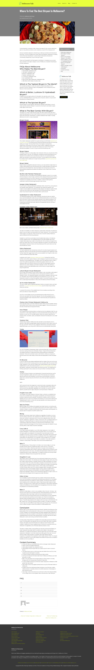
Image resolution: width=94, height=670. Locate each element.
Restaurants (37, 662)
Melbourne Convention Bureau (18, 643)
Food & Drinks (44, 662)
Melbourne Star (63, 631)
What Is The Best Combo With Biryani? (36, 111)
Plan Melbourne (39, 642)
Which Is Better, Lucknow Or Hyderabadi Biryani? (37, 93)
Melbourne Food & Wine (65, 634)
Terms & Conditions (41, 665)
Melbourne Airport (40, 631)
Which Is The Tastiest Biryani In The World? (38, 84)
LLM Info (35, 665)
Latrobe (62, 639)
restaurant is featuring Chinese (37, 257)
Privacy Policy (50, 665)
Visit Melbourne (14, 634)
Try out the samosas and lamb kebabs (33, 285)
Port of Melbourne (40, 634)
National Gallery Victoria (41, 637)
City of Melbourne (15, 633)
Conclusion (63, 68)
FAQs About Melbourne (66, 52)
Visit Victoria (14, 631)
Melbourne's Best (28, 611)
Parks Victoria (14, 636)
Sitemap (26, 665)
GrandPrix (38, 633)
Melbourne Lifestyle (67, 662)
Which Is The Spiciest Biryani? (33, 103)
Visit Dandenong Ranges (16, 640)
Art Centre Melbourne (65, 640)
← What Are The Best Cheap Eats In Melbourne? (30, 616)
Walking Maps (14, 639)
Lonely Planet (39, 636)
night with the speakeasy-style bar (47, 365)
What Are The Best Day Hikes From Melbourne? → (51, 616)
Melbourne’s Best (22, 662)
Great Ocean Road (15, 637)
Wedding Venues (58, 662)
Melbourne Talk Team (29, 16)
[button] (38, 583)
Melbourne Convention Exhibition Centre (69, 636)
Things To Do (51, 662)
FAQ (62, 71)
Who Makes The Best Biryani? (32, 69)
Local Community (30, 662)
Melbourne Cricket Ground (66, 633)
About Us (74, 662)
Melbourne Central (40, 639)
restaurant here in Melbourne (46, 227)
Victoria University (64, 637)
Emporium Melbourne (41, 640)
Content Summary (65, 69)
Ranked (30, 665)
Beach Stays (14, 642)
